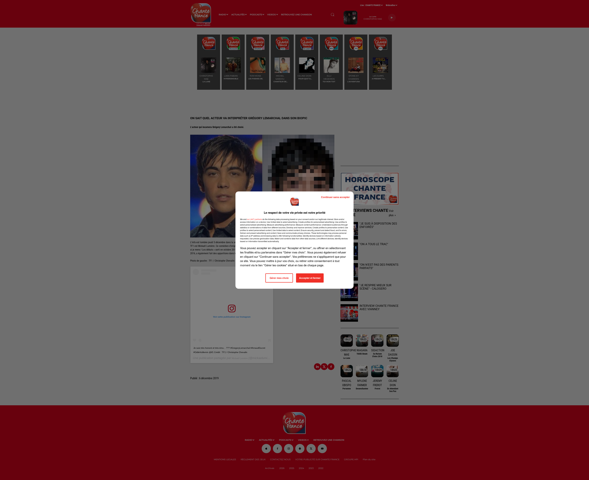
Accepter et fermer (310, 278)
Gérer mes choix (279, 278)
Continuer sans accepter (335, 197)
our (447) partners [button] (254, 219)
